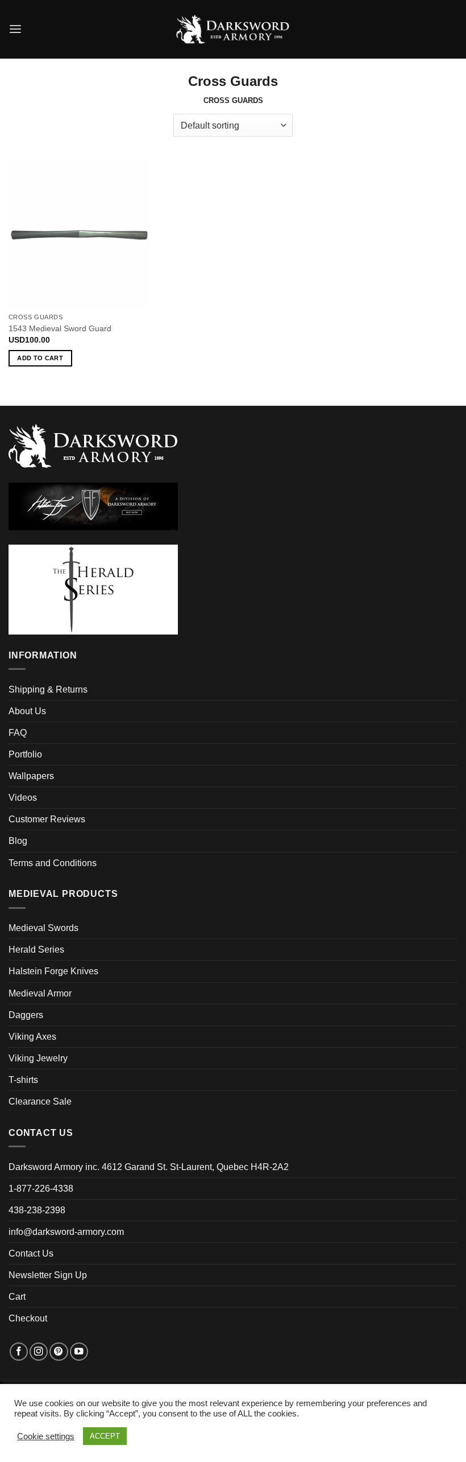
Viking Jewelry (38, 1058)
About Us (27, 711)
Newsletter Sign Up (48, 1275)
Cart (17, 1297)
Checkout (28, 1318)
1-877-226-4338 (41, 1188)
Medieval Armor (40, 993)
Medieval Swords (43, 928)
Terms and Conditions (53, 863)
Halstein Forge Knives (53, 971)
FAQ (18, 733)
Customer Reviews (47, 819)
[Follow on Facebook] (19, 1351)
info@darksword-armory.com (66, 1232)
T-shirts (23, 1080)
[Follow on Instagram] (39, 1351)
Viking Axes (32, 1036)
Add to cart (40, 358)
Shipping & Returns (48, 689)
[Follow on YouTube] (79, 1351)
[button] (15, 29)
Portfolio (25, 754)
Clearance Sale (40, 1101)
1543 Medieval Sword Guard (60, 328)
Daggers (26, 1015)
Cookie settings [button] (45, 1436)
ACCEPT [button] (105, 1436)
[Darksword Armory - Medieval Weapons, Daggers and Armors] (233, 29)
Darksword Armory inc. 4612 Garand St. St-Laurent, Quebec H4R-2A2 (149, 1167)
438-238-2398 (37, 1210)
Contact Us (31, 1253)
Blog (18, 841)
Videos (23, 797)
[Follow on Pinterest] (58, 1351)
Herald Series (36, 949)
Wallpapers (31, 776)
